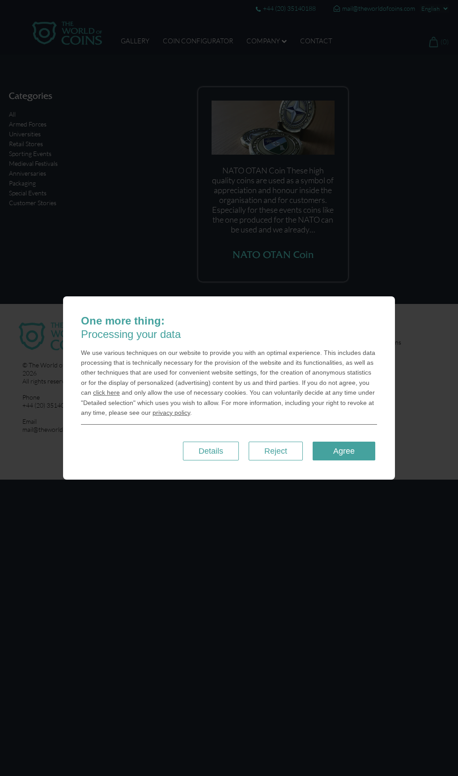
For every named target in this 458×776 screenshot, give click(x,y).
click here (106, 392)
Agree (344, 451)
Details (211, 451)
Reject (275, 451)
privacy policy (171, 412)
